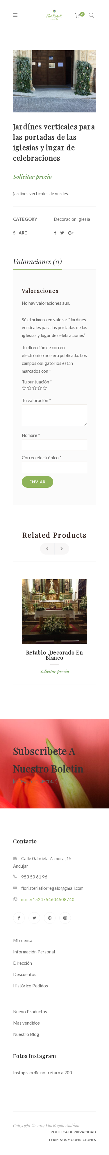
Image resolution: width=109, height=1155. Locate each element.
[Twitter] (34, 918)
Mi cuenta (22, 940)
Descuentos (24, 974)
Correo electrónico (42, 457)
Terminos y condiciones (72, 1140)
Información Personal (34, 951)
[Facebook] (19, 918)
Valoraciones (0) (37, 261)
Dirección (22, 963)
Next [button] (62, 549)
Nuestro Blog (26, 1034)
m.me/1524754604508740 (47, 899)
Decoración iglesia (72, 219)
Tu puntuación (37, 381)
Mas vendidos (26, 1022)
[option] (54, 623)
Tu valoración (36, 400)
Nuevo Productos (30, 1011)
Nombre (31, 435)
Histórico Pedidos (30, 985)
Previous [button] (47, 549)
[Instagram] (65, 918)
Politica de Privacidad (73, 1132)
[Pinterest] (50, 918)
